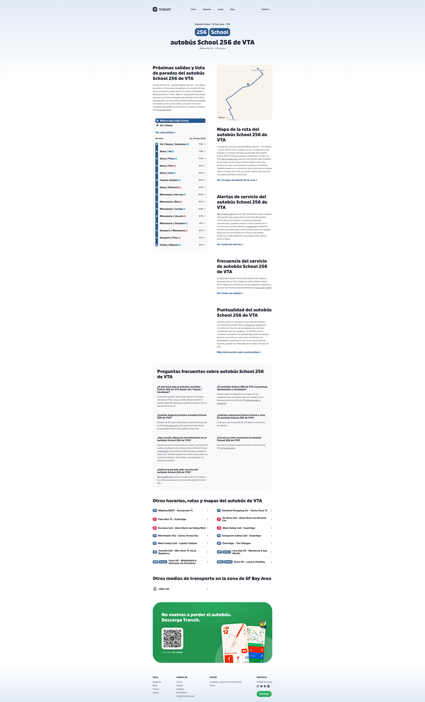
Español (265, 9)
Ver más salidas (164, 132)
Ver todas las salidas (229, 293)
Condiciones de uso (185, 696)
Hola (155, 677)
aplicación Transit (263, 287)
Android (179, 652)
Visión (193, 9)
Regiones (207, 9)
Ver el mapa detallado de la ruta (236, 180)
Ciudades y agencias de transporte (226, 682)
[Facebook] (265, 686)
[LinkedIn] (268, 686)
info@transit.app (264, 682)
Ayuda (155, 692)
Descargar (264, 693)
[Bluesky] (261, 686)
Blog (232, 9)
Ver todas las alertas (229, 244)
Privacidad (181, 692)
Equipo (180, 685)
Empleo (180, 689)
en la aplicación (164, 110)
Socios (220, 9)
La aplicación (251, 226)
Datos (212, 685)
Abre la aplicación (229, 159)
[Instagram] (258, 686)
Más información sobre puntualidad (238, 352)
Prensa (156, 689)
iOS (173, 652)
